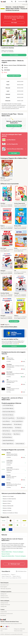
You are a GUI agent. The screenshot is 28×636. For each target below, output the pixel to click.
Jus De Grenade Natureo (7, 405)
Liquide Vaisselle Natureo (8, 440)
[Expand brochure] (14, 37)
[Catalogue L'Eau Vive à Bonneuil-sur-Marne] (17, 520)
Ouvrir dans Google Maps (14, 125)
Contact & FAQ (4, 611)
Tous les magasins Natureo (14, 75)
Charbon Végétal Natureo (8, 443)
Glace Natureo (17, 434)
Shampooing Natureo (7, 424)
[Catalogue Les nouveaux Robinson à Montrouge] (17, 525)
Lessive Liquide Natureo (17, 421)
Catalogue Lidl (3, 593)
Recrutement (3, 615)
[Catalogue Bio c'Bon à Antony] (4, 529)
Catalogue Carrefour (5, 597)
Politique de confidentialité (19, 629)
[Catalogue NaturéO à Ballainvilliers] (24, 520)
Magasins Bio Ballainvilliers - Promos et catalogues (14, 556)
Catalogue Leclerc (4, 595)
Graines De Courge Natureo (8, 418)
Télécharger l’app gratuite (6, 588)
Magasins (13, 574)
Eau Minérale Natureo (7, 437)
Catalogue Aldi (3, 606)
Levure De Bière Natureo (7, 408)
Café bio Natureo (6, 430)
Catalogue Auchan (4, 602)
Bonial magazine (4, 586)
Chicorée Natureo (21, 418)
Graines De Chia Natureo (17, 430)
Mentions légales (4, 629)
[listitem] (7, 170)
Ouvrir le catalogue (14, 55)
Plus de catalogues (14, 321)
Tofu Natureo (18, 427)
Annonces (24, 4)
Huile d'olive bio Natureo (7, 414)
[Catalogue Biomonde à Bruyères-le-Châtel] (10, 520)
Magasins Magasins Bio (6, 576)
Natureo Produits (6, 554)
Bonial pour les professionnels (7, 613)
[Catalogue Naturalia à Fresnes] (4, 525)
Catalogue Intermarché (5, 604)
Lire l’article (14, 346)
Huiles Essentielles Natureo (8, 411)
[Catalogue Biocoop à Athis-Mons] (10, 529)
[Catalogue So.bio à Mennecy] (10, 525)
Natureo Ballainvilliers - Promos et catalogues (12, 551)
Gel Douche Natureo (6, 434)
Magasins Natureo (16, 576)
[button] (14, 42)
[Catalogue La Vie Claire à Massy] (4, 520)
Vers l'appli (14, 22)
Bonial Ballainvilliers (5, 574)
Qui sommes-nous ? (5, 584)
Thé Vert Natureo (18, 424)
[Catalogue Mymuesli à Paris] (24, 525)
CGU (2, 630)
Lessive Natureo (6, 421)
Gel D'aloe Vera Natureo (7, 427)
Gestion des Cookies (18, 630)
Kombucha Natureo (20, 443)
